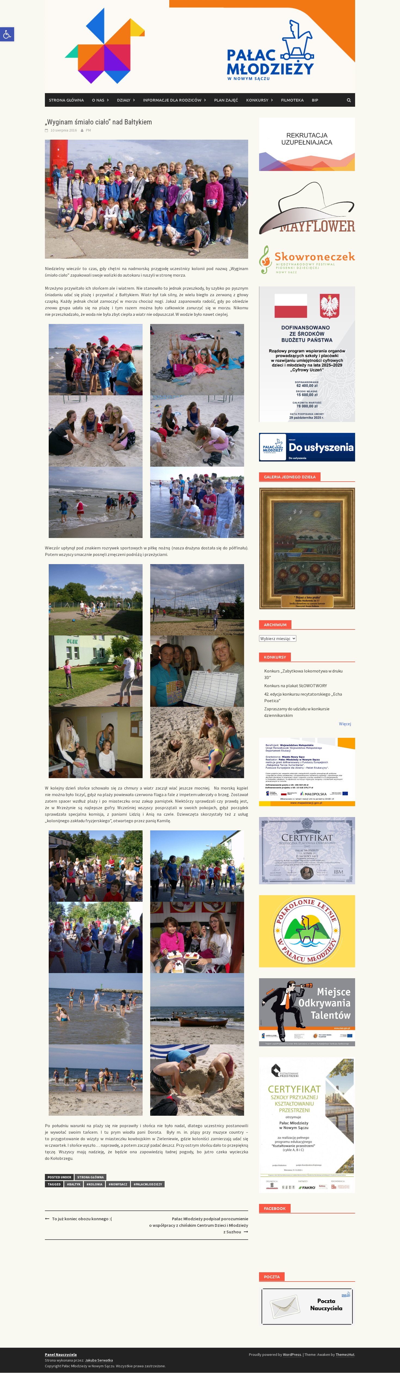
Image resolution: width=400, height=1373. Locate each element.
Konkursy (257, 100)
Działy (123, 100)
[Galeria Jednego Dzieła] (307, 548)
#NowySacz (118, 1184)
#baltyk (73, 1184)
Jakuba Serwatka (99, 1360)
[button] (7, 34)
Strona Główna (90, 1177)
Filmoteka (292, 100)
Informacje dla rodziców (172, 100)
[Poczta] (307, 1306)
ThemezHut (345, 1354)
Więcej (345, 723)
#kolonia (94, 1184)
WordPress (292, 1354)
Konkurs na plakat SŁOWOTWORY (295, 685)
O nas (98, 100)
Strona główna (66, 100)
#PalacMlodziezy (148, 1184)
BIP (315, 100)
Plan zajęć (226, 100)
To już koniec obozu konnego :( (82, 1218)
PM (88, 130)
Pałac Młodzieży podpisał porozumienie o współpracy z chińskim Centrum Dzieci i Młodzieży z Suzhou (198, 1225)
